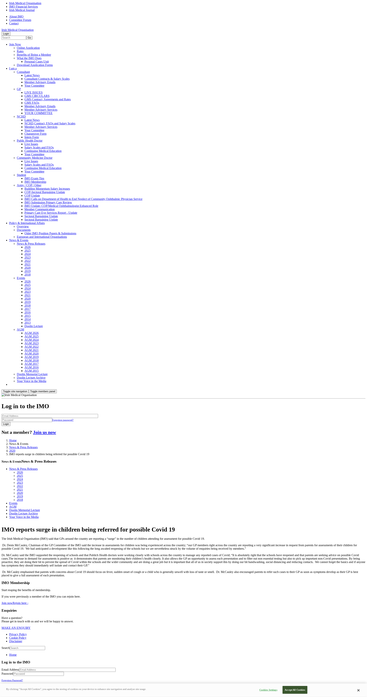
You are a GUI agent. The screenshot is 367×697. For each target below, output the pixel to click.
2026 (27, 247)
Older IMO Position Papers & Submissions (50, 233)
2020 (27, 267)
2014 (27, 319)
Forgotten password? (63, 420)
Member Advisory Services (40, 109)
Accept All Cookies (295, 689)
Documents (24, 230)
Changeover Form (35, 133)
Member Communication (39, 209)
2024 (27, 254)
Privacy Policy (18, 634)
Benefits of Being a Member (34, 54)
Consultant (23, 71)
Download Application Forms (35, 65)
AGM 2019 (31, 357)
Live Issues (31, 144)
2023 (27, 257)
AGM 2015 (31, 370)
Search (6, 647)
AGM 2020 (31, 353)
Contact (14, 23)
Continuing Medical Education (43, 150)
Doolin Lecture (33, 326)
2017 (27, 309)
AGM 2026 (31, 333)
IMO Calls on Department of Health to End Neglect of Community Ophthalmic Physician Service (83, 199)
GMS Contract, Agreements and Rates (47, 99)
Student (21, 175)
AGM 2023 (31, 343)
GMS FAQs (31, 102)
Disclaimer (15, 641)
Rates (20, 51)
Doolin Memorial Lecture (32, 374)
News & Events (18, 240)
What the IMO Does (29, 58)
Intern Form (31, 137)
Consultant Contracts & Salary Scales (47, 78)
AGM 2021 (31, 350)
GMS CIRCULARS (37, 96)
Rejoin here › (20, 603)
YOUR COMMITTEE (38, 113)
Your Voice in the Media (31, 381)
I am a (13, 68)
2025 (27, 250)
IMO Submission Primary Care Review (48, 202)
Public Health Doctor (29, 140)
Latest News (32, 75)
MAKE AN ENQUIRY (16, 627)
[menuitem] (187, 655)
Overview (23, 226)
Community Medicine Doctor (34, 157)
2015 (27, 315)
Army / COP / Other (29, 185)
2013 (27, 322)
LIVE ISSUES (33, 92)
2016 (27, 312)
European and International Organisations (42, 236)
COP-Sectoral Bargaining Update (44, 192)
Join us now (44, 432)
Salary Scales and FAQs (39, 147)
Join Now (15, 44)
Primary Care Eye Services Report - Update (50, 212)
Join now (7, 603)
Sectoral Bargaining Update (41, 216)
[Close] (358, 690)
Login (6, 33)
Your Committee (34, 85)
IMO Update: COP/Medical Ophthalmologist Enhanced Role (61, 205)
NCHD (21, 116)
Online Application (28, 47)
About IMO (16, 16)
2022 (27, 260)
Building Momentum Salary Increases (47, 188)
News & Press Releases (31, 243)
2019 (27, 271)
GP (19, 89)
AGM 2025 (31, 336)
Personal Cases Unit (36, 61)
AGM (20, 329)
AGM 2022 (31, 346)
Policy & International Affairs (27, 223)
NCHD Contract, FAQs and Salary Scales (49, 123)
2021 (27, 264)
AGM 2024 (31, 339)
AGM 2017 (31, 363)
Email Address (10, 669)
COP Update (32, 195)
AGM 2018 (31, 360)
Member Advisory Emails (39, 82)
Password (7, 673)
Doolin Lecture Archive (31, 377)
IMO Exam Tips (34, 178)
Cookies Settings (268, 689)
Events (21, 278)
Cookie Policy (17, 637)
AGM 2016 (31, 367)
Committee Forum (20, 20)
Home (13, 440)
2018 (27, 274)
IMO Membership (35, 181)
